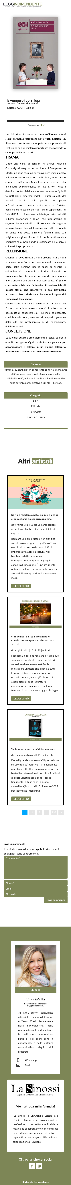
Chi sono (35, 989)
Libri (42, 125)
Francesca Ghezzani (25, 755)
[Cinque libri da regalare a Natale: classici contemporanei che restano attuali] (35, 614)
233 (54, 812)
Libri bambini (41, 529)
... (47, 812)
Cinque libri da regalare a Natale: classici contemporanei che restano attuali (32, 640)
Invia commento (56, 899)
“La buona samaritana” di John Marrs (33, 749)
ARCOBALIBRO (36, 417)
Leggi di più (21, 585)
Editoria (35, 406)
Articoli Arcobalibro (22, 529)
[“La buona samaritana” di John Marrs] (35, 726)
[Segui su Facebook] (32, 1166)
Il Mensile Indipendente (35, 1182)
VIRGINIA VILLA (21, 524)
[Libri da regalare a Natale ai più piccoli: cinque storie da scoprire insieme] (35, 492)
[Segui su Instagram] (39, 1166)
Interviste (35, 411)
